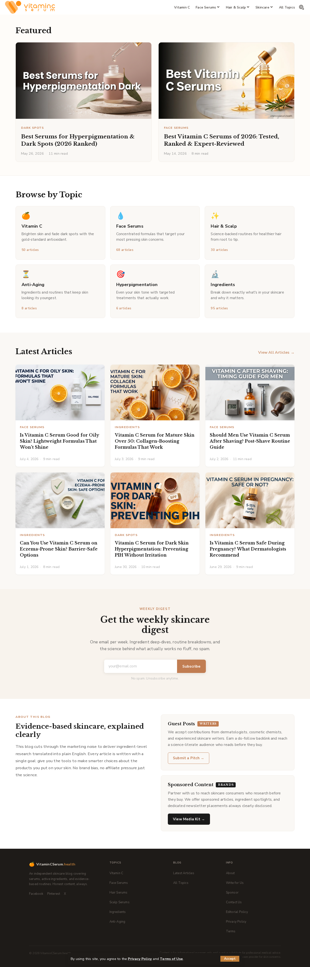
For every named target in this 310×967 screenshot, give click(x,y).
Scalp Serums (119, 902)
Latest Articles (183, 873)
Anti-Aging (117, 921)
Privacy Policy (140, 958)
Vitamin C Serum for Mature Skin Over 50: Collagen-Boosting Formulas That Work (154, 441)
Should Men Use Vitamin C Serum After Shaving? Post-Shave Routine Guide (250, 441)
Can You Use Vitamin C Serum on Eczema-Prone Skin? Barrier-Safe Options (59, 549)
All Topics (180, 883)
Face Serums (176, 128)
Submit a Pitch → (188, 758)
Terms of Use (171, 958)
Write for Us (235, 883)
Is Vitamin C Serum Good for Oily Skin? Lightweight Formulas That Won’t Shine (59, 441)
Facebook (36, 894)
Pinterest (53, 894)
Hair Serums (118, 892)
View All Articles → (276, 352)
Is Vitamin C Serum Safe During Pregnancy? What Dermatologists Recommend (248, 549)
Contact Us (234, 902)
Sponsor (232, 892)
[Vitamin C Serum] (30, 7)
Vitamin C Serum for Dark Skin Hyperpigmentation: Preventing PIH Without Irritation (152, 549)
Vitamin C (116, 873)
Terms (231, 931)
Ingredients (127, 427)
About (230, 873)
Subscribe (191, 666)
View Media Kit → (189, 819)
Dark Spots (32, 128)
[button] (229, 959)
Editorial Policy (237, 912)
